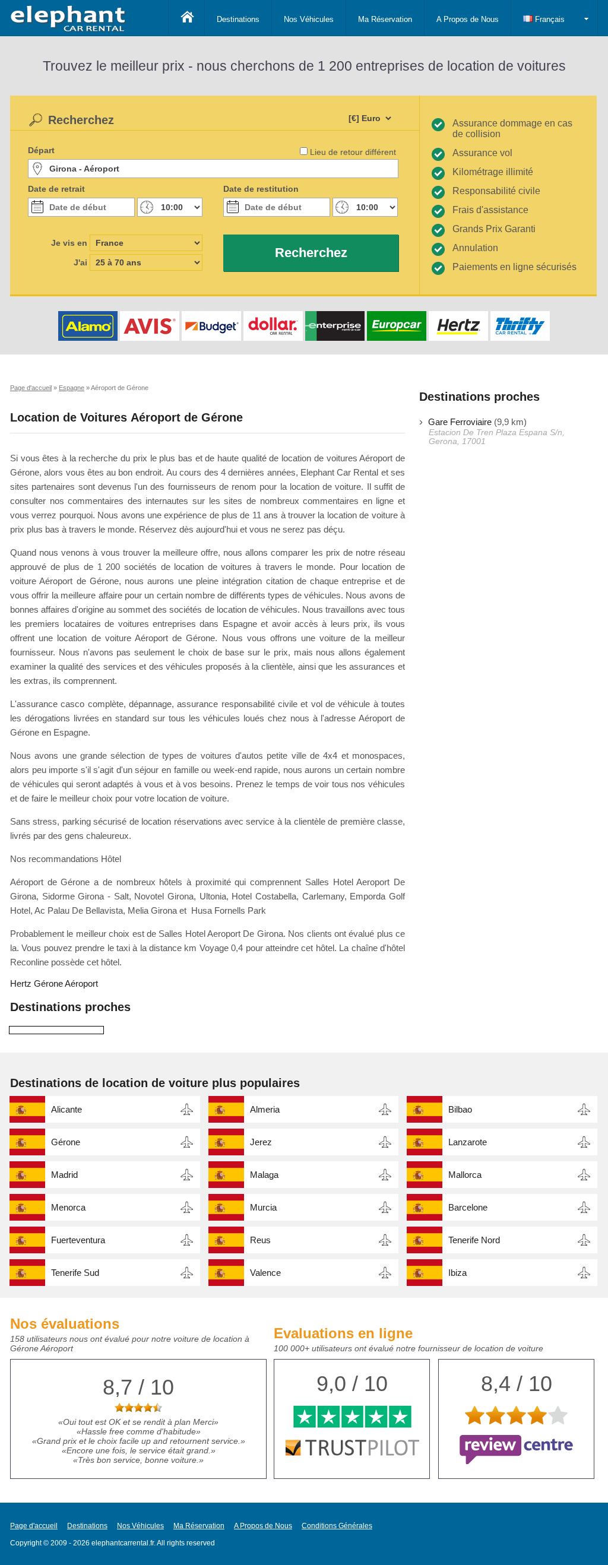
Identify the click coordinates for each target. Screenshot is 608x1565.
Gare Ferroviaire (460, 422)
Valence (265, 1273)
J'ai (80, 262)
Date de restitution (261, 189)
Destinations (238, 19)
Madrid (64, 1175)
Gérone (65, 1142)
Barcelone (467, 1207)
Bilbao (460, 1109)
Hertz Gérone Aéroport (54, 983)
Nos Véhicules (309, 19)
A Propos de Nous (467, 19)
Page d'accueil (34, 1526)
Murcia (263, 1207)
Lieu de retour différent (353, 152)
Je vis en (69, 243)
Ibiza (457, 1273)
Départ (41, 150)
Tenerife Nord (474, 1240)
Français (549, 19)
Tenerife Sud (75, 1273)
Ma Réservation (385, 19)
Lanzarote (467, 1142)
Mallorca (465, 1175)
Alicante (66, 1109)
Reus (260, 1240)
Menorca (68, 1207)
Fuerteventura (78, 1240)
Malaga (264, 1175)
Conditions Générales (337, 1526)
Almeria (265, 1109)
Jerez (261, 1142)
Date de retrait (56, 189)
